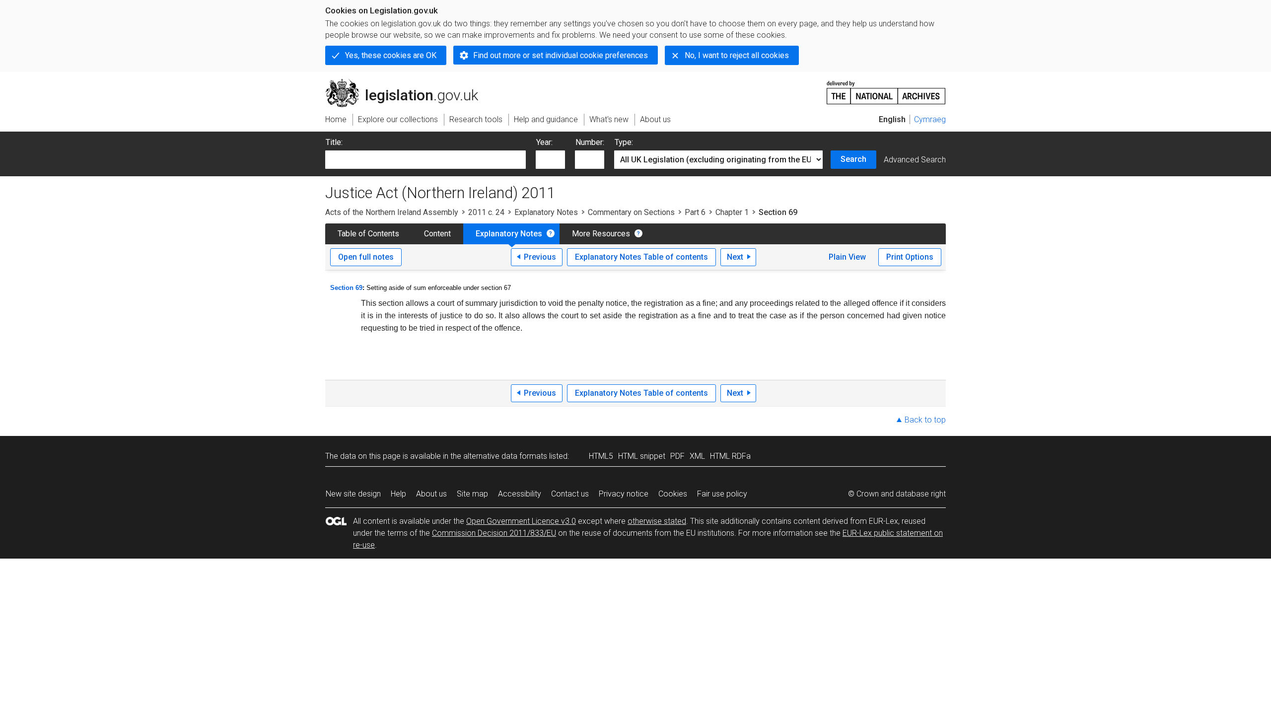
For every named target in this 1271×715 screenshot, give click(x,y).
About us (431, 494)
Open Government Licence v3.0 (521, 521)
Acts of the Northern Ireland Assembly (391, 212)
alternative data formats (505, 456)
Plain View (847, 257)
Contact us (570, 494)
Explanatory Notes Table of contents (641, 257)
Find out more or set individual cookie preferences (560, 55)
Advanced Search (915, 159)
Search (853, 159)
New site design (353, 494)
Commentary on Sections (631, 212)
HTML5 (601, 456)
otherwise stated (657, 521)
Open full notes (366, 257)
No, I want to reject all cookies (737, 55)
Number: (589, 142)
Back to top (925, 420)
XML (697, 456)
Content (437, 233)
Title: (334, 142)
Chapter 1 (732, 212)
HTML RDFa (730, 456)
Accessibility (519, 494)
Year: (544, 142)
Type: (624, 142)
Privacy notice (623, 494)
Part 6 (695, 212)
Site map (472, 494)
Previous (540, 257)
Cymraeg (930, 119)
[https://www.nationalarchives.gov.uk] (886, 88)
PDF (677, 456)
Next (735, 257)
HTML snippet (641, 456)
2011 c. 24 (486, 212)
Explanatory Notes (546, 212)
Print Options (909, 257)
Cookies (672, 494)
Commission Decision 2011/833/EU (494, 533)
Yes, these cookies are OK (390, 55)
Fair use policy (722, 494)
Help (398, 494)
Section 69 (346, 287)
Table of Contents (368, 233)
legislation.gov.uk (407, 83)
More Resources (601, 233)
